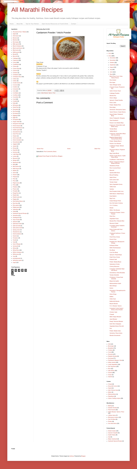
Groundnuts (16, 142)
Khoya (14, 148)
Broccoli (15, 56)
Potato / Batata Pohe (115, 105)
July (111, 69)
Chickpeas (16, 74)
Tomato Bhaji (113, 129)
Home (12, 24)
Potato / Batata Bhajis (115, 262)
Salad (14, 211)
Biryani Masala (114, 303)
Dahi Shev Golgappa (115, 324)
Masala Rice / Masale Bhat (117, 221)
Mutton (15, 170)
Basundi (112, 170)
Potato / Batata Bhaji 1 (116, 141)
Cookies (15, 87)
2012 (110, 56)
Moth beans (16, 168)
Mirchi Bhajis (113, 286)
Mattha (111, 296)
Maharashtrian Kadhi (115, 283)
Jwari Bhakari (113, 319)
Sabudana (16, 209)
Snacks (110, 372)
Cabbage (15, 58)
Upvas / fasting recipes (114, 398)
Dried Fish (15, 107)
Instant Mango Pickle (115, 201)
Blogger (83, 456)
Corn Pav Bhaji (114, 252)
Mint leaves (16, 166)
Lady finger (16, 154)
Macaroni (15, 158)
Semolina (15, 215)
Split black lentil (17, 223)
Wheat (14, 248)
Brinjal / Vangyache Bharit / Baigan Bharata (117, 162)
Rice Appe (112, 82)
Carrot (14, 62)
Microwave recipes (113, 417)
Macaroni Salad (114, 223)
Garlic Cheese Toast (115, 91)
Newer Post (40, 148)
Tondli (14, 240)
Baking (110, 405)
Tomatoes (15, 238)
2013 (110, 53)
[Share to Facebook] (61, 91)
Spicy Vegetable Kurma (116, 184)
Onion (14, 172)
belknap (71, 456)
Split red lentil (16, 225)
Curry (109, 352)
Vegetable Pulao (114, 218)
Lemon (15, 156)
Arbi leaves (16, 36)
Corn (14, 91)
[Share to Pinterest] (63, 91)
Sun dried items (112, 423)
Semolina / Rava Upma (116, 333)
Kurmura (15, 152)
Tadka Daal (113, 186)
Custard (15, 101)
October (112, 62)
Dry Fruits (15, 111)
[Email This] (56, 91)
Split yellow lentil (17, 227)
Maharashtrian (112, 394)
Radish (15, 195)
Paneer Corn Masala (115, 143)
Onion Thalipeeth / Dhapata (117, 118)
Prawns (15, 189)
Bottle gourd (16, 52)
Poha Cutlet (113, 102)
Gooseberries (16, 132)
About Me (20, 24)
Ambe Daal (113, 299)
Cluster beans (16, 82)
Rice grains (16, 205)
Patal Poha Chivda (115, 257)
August (112, 67)
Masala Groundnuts (115, 335)
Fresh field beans (17, 127)
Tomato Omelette (114, 275)
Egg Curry (112, 198)
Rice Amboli (113, 80)
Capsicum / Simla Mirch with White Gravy (117, 125)
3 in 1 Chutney (114, 205)
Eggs (14, 117)
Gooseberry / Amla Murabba (117, 272)
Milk (14, 164)
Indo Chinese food (113, 390)
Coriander (15, 89)
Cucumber (16, 97)
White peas (16, 254)
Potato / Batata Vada (115, 331)
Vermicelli (15, 246)
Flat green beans (17, 123)
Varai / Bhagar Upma (115, 84)
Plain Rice (112, 216)
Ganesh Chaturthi (113, 433)
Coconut (15, 85)
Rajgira (15, 199)
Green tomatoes (17, 140)
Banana (15, 38)
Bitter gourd (16, 44)
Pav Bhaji (112, 250)
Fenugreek (16, 119)
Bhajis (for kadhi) (114, 281)
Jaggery (15, 144)
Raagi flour (16, 193)
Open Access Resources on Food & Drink (55, 24)
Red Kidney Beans (18, 201)
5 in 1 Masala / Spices (116, 306)
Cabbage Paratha (114, 93)
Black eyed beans (18, 48)
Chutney (110, 350)
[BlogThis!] (57, 91)
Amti (109, 344)
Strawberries (16, 232)
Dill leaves (16, 105)
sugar (14, 262)
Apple (14, 34)
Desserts (110, 354)
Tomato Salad (113, 182)
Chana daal (16, 68)
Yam (14, 256)
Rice (109, 368)
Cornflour (15, 95)
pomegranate (16, 258)
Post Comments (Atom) (50, 151)
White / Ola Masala (115, 210)
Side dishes (111, 370)
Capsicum (15, 60)
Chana (15, 66)
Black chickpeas (17, 46)
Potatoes (15, 187)
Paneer (15, 174)
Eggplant (15, 115)
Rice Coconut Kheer (115, 168)
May (111, 74)
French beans (16, 125)
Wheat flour (16, 250)
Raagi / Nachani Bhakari (116, 321)
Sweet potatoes (17, 234)
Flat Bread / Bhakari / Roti (115, 360)
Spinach (15, 221)
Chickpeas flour (17, 76)
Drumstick (15, 109)
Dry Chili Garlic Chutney (116, 203)
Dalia (14, 103)
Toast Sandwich (114, 120)
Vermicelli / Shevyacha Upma (118, 109)
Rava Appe (113, 107)
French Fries (113, 239)
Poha (14, 185)
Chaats (110, 384)
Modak (111, 208)
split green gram (17, 260)
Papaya (15, 176)
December (113, 58)
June (111, 72)
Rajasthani (111, 396)
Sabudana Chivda (115, 264)
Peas (14, 180)
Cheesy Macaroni (114, 266)
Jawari (14, 146)
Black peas (16, 50)
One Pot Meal (112, 419)
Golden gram (16, 129)
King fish (15, 150)
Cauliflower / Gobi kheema (117, 159)
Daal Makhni (113, 196)
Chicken (15, 72)
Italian (109, 392)
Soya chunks (16, 219)
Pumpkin (15, 191)
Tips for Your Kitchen (32, 24)
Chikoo (15, 78)
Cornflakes (16, 93)
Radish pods (16, 197)
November (113, 60)
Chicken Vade (113, 312)
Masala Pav (113, 95)
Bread (14, 54)
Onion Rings (113, 294)
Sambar (112, 189)
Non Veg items (112, 366)
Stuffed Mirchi (113, 131)
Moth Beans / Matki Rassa (117, 193)
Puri (111, 328)
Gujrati (110, 388)
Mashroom (16, 162)
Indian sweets (112, 362)
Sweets (15, 236)
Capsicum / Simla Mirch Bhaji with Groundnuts (118, 134)
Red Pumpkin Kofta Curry (116, 191)
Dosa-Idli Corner (112, 386)
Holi (109, 437)
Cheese (15, 70)
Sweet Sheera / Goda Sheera (118, 112)
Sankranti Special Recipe (20, 213)
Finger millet (16, 121)
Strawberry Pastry (114, 165)
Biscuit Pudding (114, 175)
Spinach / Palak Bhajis (116, 254)
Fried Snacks (111, 409)
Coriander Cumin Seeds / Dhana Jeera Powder (116, 309)
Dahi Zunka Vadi (114, 179)
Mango (15, 160)
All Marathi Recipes (37, 9)
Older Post (97, 148)
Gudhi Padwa (112, 435)
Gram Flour (16, 134)
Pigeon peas (16, 183)
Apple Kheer (113, 177)
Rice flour (15, 203)
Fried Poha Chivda (115, 237)
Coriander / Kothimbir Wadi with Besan (117, 269)
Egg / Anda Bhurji (114, 153)
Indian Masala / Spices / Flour (48, 92)
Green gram (16, 138)
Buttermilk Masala (114, 301)
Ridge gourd (16, 207)
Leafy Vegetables (113, 364)
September (113, 65)
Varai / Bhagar (17, 244)
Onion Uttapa (113, 98)
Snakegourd (16, 217)
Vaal (14, 242)
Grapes (15, 136)
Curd (14, 99)
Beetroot (15, 40)
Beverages (16, 42)
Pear (14, 178)
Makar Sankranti (112, 439)
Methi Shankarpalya (115, 247)
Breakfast (110, 348)
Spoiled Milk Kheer (115, 172)
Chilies (15, 80)
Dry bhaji (15, 113)
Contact (73, 24)
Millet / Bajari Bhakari (115, 316)
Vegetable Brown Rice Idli (117, 326)
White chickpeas (17, 252)
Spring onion (16, 230)
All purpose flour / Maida (19, 32)
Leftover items (112, 415)
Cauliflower (16, 64)
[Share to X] (59, 91)
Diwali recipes (112, 431)
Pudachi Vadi (113, 259)
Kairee (111, 288)
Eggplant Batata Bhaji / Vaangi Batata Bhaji (116, 138)
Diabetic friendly (112, 356)
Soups (110, 374)
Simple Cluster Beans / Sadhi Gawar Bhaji (118, 156)
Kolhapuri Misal (114, 245)
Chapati (112, 314)
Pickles (110, 421)
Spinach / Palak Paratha (116, 100)
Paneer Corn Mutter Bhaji (116, 123)
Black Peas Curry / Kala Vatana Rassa (116, 77)
